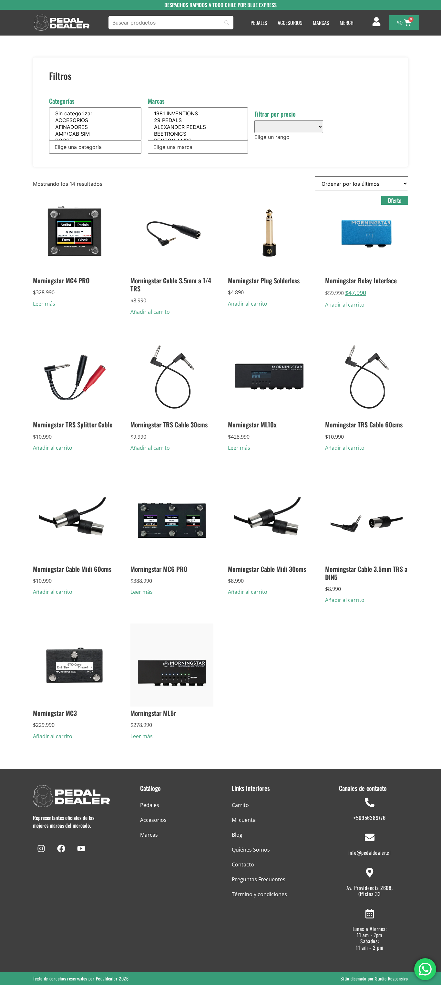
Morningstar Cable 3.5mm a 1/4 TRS (170, 284)
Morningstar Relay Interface (361, 280)
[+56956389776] (369, 802)
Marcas (156, 101)
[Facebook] (61, 848)
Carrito (240, 805)
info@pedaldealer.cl (369, 852)
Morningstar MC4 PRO (61, 280)
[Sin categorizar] (95, 113)
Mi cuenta (244, 819)
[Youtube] (81, 848)
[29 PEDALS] (197, 120)
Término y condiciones (259, 894)
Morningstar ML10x (252, 424)
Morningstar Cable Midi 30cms (267, 569)
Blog (237, 834)
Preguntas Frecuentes (258, 879)
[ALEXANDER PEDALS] (197, 127)
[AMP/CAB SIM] (95, 134)
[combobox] (95, 147)
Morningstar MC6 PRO (159, 569)
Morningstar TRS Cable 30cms (169, 424)
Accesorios (153, 819)
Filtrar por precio (275, 114)
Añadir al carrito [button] (150, 311)
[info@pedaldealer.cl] (369, 837)
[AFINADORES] (95, 127)
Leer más (44, 303)
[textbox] (272, 137)
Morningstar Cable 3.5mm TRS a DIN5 (366, 573)
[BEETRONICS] (197, 134)
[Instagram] (41, 848)
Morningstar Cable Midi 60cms (72, 569)
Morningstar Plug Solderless (264, 280)
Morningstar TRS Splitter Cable (72, 424)
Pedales (149, 805)
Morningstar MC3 (55, 713)
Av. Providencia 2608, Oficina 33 (369, 891)
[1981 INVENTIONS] (197, 113)
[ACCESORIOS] (95, 120)
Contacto (243, 864)
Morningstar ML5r (153, 713)
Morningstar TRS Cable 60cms (364, 424)
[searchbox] (95, 147)
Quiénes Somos (251, 849)
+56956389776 (369, 818)
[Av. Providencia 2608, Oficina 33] (369, 872)
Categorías (62, 101)
